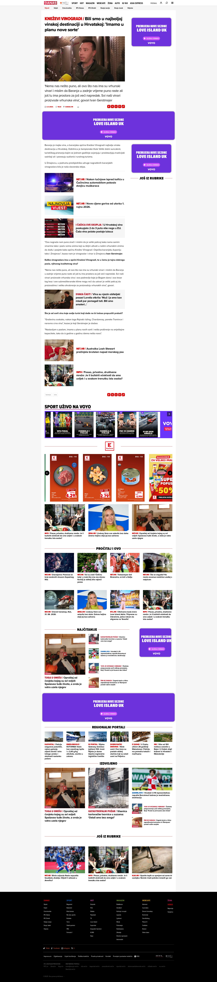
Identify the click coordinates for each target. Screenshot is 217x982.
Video (170, 904)
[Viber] (119, 106)
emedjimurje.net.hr (72, 966)
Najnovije (170, 908)
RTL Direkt (92, 8)
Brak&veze (120, 904)
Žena (110, 3)
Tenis (68, 922)
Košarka (69, 918)
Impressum (47, 956)
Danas (47, 900)
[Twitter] (112, 106)
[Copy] (123, 106)
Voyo (91, 936)
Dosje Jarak (118, 8)
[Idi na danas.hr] (50, 3)
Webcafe (101, 3)
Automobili (120, 939)
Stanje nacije (105, 8)
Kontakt (108, 956)
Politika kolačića (83, 956)
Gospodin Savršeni (95, 929)
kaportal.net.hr (95, 966)
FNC (68, 929)
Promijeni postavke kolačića (122, 956)
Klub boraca (70, 911)
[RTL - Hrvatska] (159, 956)
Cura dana (145, 908)
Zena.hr (53, 966)
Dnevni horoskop (147, 911)
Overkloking (146, 918)
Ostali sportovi (71, 925)
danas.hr (69, 107)
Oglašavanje (58, 956)
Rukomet (69, 908)
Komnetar (145, 915)
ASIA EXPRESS (136, 3)
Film (91, 908)
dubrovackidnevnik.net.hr (136, 966)
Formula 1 (69, 932)
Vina (55, 395)
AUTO (117, 3)
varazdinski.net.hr (108, 966)
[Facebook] (108, 106)
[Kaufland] (108, 446)
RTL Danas (80, 8)
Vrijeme (130, 8)
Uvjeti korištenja (70, 956)
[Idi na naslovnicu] (64, 5)
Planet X (144, 922)
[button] (47, 414)
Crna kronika (67, 8)
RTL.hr (46, 966)
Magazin (90, 3)
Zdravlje (119, 932)
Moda (118, 922)
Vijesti (47, 8)
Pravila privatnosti (97, 956)
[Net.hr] (169, 956)
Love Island (93, 922)
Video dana (145, 932)
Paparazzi (93, 915)
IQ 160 (125, 3)
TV (91, 918)
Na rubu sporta (71, 915)
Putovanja (120, 925)
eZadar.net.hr (152, 966)
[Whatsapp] (116, 106)
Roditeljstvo (120, 929)
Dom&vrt (119, 908)
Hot (82, 3)
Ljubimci (119, 918)
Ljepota (119, 915)
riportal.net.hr (121, 966)
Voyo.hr (60, 966)
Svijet (56, 8)
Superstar (93, 925)
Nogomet (69, 904)
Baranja (48, 395)
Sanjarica (170, 912)
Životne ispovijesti (122, 936)
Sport (75, 3)
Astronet (144, 904)
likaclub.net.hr (70, 969)
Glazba (92, 911)
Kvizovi (144, 929)
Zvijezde (92, 904)
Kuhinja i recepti (121, 911)
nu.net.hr (162, 966)
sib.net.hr (84, 966)
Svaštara (144, 925)
